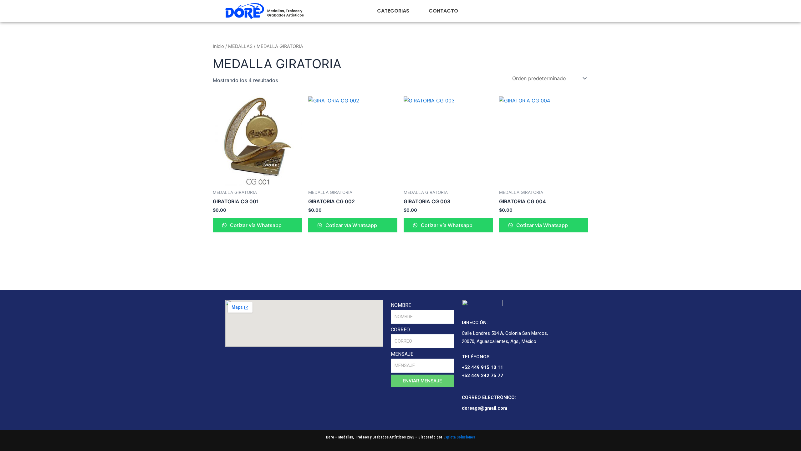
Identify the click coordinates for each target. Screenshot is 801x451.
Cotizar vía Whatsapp (255, 225)
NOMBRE (401, 305)
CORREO (400, 330)
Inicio (218, 46)
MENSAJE (402, 354)
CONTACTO (443, 10)
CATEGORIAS (393, 10)
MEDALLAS (240, 46)
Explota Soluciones (459, 437)
